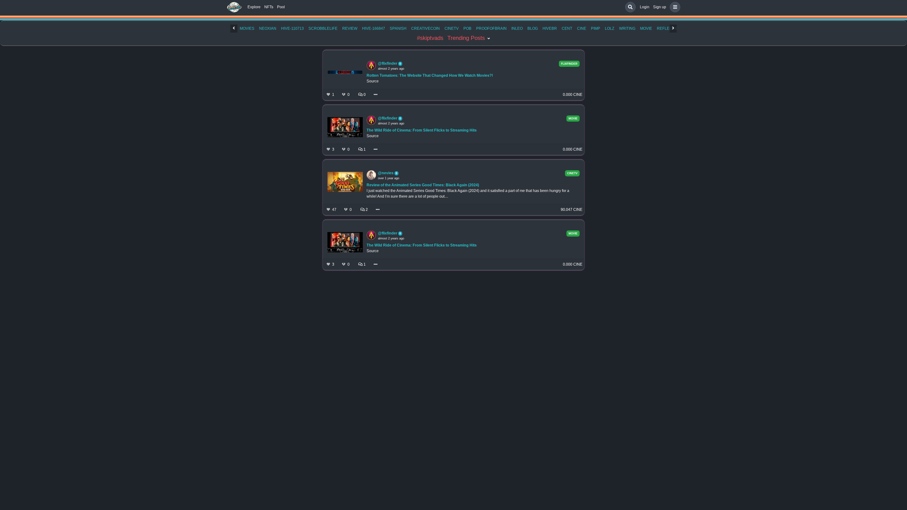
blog (532, 28)
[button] (674, 7)
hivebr (550, 28)
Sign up (659, 7)
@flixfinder (388, 63)
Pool (281, 7)
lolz (609, 28)
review (349, 28)
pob (467, 28)
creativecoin (425, 28)
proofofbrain (491, 28)
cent (567, 28)
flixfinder (569, 63)
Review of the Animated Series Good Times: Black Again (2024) (423, 185)
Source (373, 81)
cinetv (452, 28)
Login (644, 7)
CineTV (572, 173)
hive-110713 (292, 28)
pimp (595, 28)
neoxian (267, 28)
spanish (398, 28)
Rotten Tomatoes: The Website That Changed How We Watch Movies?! (430, 75)
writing (627, 28)
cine (581, 28)
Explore (254, 7)
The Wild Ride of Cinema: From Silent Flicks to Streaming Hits (422, 130)
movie (646, 28)
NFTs (268, 7)
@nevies (386, 173)
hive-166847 (373, 28)
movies (247, 28)
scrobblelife (323, 28)
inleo (517, 28)
